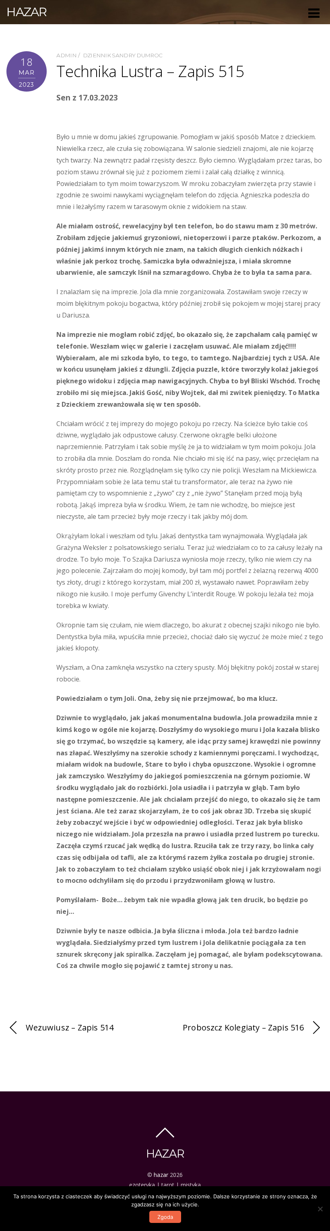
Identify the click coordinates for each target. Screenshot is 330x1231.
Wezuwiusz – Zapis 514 (69, 1027)
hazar (161, 1175)
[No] (320, 1209)
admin (66, 55)
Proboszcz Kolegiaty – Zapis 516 (243, 1027)
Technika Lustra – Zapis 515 (150, 71)
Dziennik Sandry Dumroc (123, 55)
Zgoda (165, 1217)
